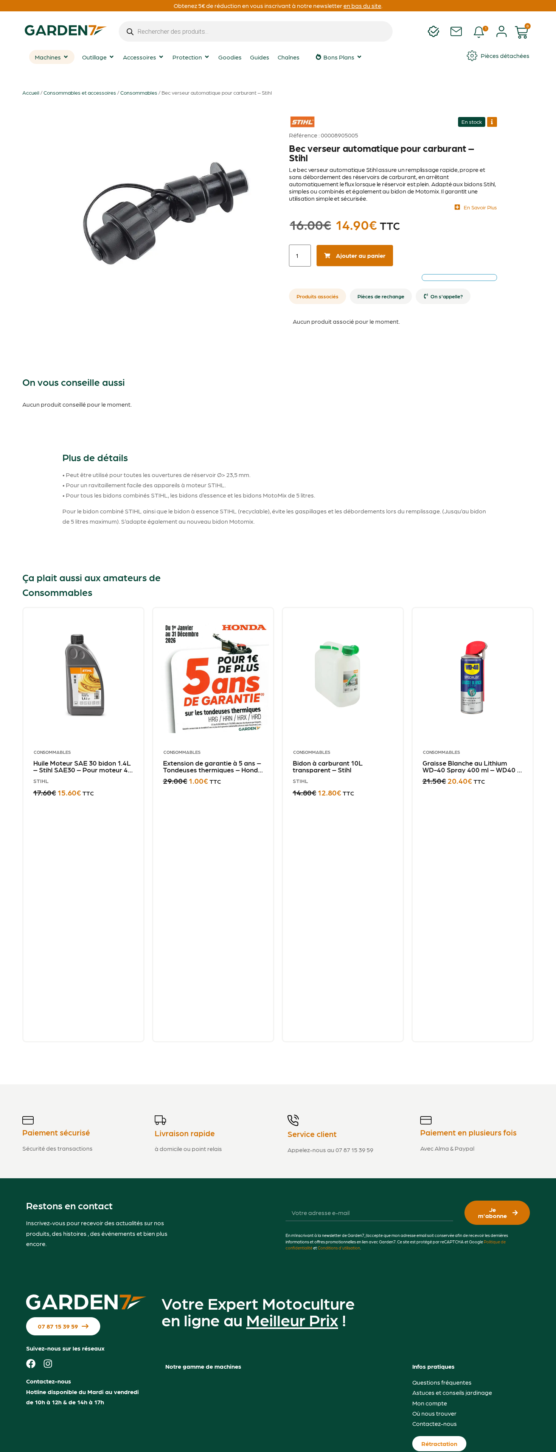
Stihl (299, 117)
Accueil (30, 92)
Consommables (138, 92)
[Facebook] (31, 1363)
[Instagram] (48, 1363)
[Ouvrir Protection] (207, 57)
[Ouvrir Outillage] (112, 57)
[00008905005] (166, 208)
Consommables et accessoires (79, 92)
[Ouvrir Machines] (66, 57)
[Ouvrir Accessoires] (161, 57)
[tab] (317, 296)
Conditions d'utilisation (339, 1247)
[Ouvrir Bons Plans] (359, 57)
